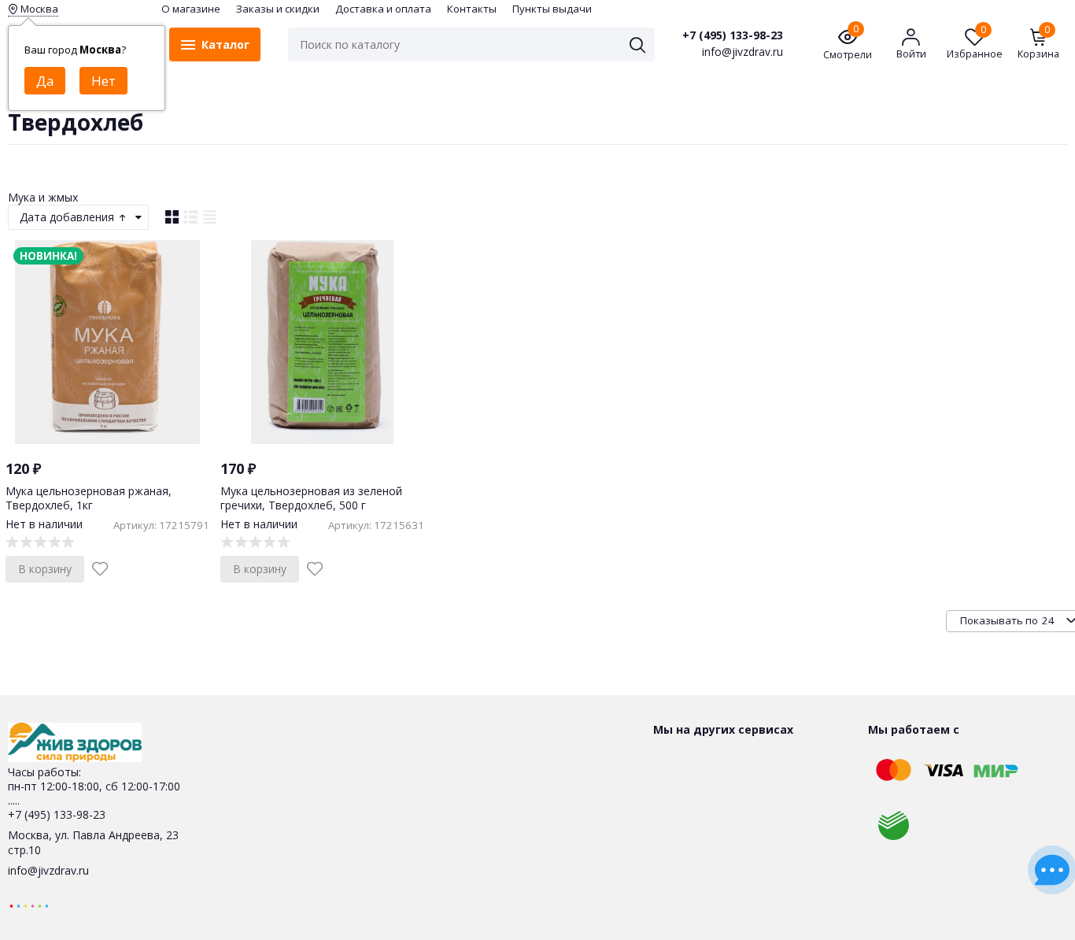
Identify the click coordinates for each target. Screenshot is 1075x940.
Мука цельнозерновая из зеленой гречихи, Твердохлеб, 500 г (311, 498)
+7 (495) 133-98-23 (732, 35)
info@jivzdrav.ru (48, 870)
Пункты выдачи (552, 9)
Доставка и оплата (383, 9)
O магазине (190, 9)
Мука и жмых (43, 197)
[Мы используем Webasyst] (29, 904)
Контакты (472, 9)
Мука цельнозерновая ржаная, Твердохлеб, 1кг (89, 498)
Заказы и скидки (278, 9)
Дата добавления (68, 216)
